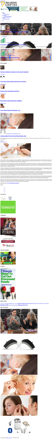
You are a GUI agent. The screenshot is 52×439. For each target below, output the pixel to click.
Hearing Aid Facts (32, 303)
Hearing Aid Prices (39, 303)
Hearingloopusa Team (10, 29)
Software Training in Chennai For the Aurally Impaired (14, 31)
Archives (1, 268)
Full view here (2, 141)
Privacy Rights (6, 14)
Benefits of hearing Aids (6, 17)
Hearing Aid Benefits (9, 303)
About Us (4, 13)
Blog (3, 19)
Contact (3, 18)
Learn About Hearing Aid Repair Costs (10, 110)
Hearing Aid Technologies (13, 305)
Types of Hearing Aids (8, 16)
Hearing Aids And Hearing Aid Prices (9, 57)
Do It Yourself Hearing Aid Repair (13, 183)
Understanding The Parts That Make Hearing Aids (13, 136)
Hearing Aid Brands (15, 303)
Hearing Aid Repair (46, 303)
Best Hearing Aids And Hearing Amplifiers (11, 100)
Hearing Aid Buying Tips (23, 303)
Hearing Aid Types (23, 305)
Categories (2, 217)
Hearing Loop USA (9, 437)
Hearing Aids (4, 15)
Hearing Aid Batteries (2, 303)
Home (3, 12)
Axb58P (8, 42)
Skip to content (2, 0)
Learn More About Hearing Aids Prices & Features (13, 44)
